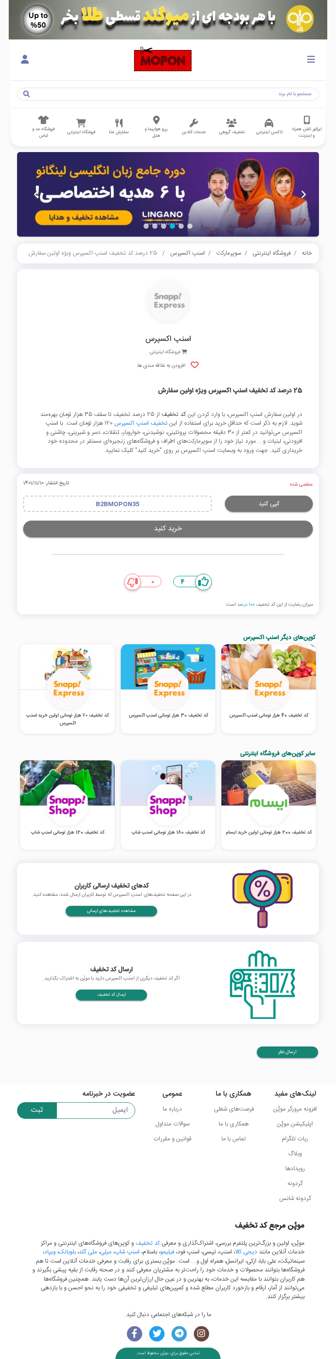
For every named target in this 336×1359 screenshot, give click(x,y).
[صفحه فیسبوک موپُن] (134, 1333)
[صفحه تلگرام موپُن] (179, 1333)
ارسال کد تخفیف (111, 994)
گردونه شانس (295, 1198)
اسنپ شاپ (127, 1252)
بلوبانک (67, 1252)
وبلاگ (295, 1154)
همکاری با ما (233, 1124)
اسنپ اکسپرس (187, 253)
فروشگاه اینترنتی (271, 253)
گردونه (295, 1184)
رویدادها (295, 1169)
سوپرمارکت (228, 253)
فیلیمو (167, 1252)
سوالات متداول (172, 1124)
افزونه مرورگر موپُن (295, 1109)
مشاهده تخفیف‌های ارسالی (111, 911)
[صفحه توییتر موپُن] (157, 1333)
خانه (307, 253)
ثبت (37, 1110)
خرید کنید (168, 529)
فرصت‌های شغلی (234, 1109)
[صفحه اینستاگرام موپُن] (201, 1333)
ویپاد (50, 1252)
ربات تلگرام (295, 1139)
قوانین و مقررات (172, 1139)
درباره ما (172, 1109)
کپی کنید (269, 504)
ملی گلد (88, 1252)
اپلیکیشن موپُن (295, 1124)
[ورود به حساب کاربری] (25, 60)
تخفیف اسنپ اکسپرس (141, 423)
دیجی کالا (246, 1252)
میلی (106, 1252)
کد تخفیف (148, 1243)
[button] (189, 226)
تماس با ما (233, 1139)
